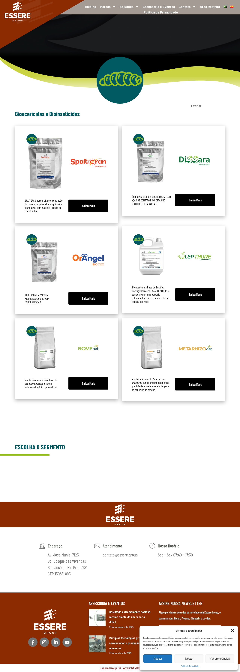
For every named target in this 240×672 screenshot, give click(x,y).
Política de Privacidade (190, 666)
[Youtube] (67, 642)
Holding (90, 7)
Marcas (105, 7)
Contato (185, 7)
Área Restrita (210, 7)
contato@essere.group (120, 554)
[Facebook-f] (33, 642)
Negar (189, 658)
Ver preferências (220, 658)
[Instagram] (44, 642)
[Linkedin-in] (55, 642)
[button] (232, 630)
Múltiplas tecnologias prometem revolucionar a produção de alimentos (128, 643)
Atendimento (112, 545)
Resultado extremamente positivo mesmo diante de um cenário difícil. (129, 617)
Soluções (127, 7)
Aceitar (158, 658)
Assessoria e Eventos (158, 7)
